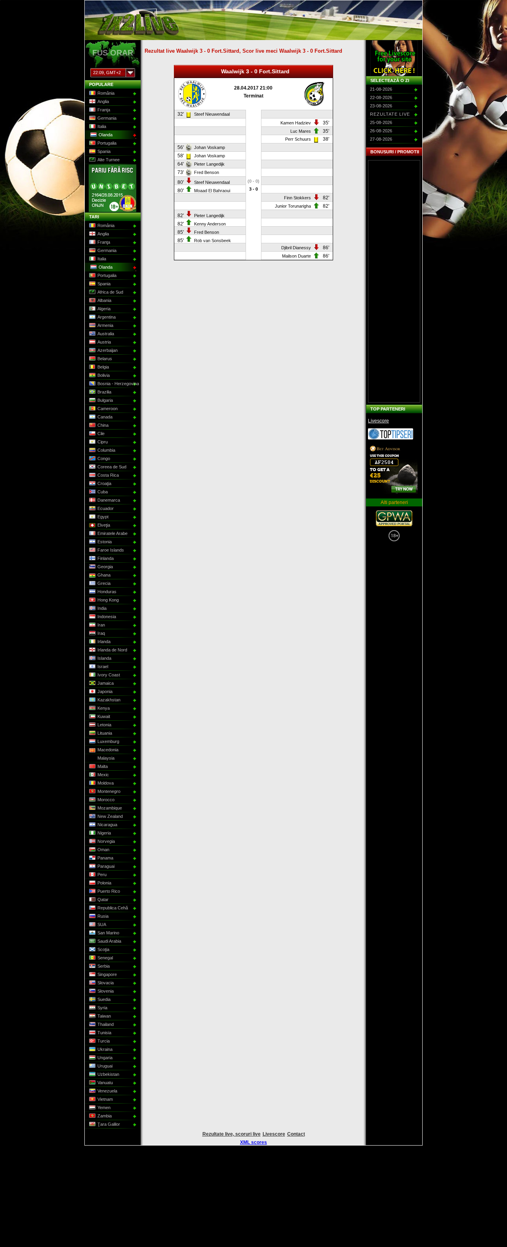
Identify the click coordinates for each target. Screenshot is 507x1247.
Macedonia (107, 749)
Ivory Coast (108, 674)
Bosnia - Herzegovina (116, 383)
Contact (296, 1134)
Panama (105, 858)
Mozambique (109, 808)
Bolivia (103, 375)
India (102, 608)
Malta (102, 766)
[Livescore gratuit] (394, 58)
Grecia (104, 583)
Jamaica (105, 683)
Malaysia (105, 758)
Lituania (104, 733)
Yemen (104, 1107)
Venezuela (107, 1090)
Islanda (104, 658)
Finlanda (105, 558)
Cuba (102, 491)
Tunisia (104, 1032)
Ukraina (104, 1049)
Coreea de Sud (111, 466)
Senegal (105, 957)
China (103, 425)
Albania (104, 300)
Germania (106, 118)
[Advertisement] (394, 281)
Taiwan (104, 1016)
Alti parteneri (394, 502)
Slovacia (105, 982)
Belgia (103, 367)
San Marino (108, 932)
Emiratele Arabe (112, 533)
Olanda (105, 134)
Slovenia (105, 991)
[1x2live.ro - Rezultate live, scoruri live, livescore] (138, 36)
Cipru (102, 441)
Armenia (105, 325)
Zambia (104, 1115)
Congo (103, 458)
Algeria (104, 308)
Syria (102, 1007)
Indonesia (106, 616)
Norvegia (106, 841)
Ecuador (105, 508)
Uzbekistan (108, 1074)
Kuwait (103, 716)
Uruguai (104, 1066)
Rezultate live (390, 114)
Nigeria (104, 833)
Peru (102, 874)
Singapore (107, 974)
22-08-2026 (381, 97)
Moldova (105, 783)
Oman (103, 849)
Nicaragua (107, 824)
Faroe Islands (110, 550)
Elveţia (103, 525)
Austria (104, 342)
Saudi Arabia (109, 941)
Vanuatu (105, 1082)
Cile (101, 433)
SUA (101, 924)
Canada (104, 416)
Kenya (103, 708)
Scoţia (103, 949)
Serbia (103, 966)
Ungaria (104, 1057)
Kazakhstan (108, 699)
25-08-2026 (381, 122)
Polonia (104, 882)
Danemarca (108, 500)
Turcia (103, 1041)
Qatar (103, 899)
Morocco (105, 799)
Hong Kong (108, 600)
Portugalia (106, 143)
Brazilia (104, 392)
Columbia (106, 450)
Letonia (104, 724)
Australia (105, 333)
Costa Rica (108, 475)
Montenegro (108, 791)
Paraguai (105, 866)
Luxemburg (108, 741)
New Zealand (110, 816)
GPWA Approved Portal (394, 518)
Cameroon (107, 408)
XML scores (253, 1142)
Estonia (104, 541)
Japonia (104, 691)
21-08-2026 (381, 89)
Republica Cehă (112, 907)
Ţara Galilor (108, 1124)
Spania (104, 151)
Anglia (103, 101)
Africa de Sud (110, 292)
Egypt (103, 516)
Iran (101, 625)
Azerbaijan (107, 350)
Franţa (103, 109)
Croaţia (104, 483)
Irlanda (104, 641)
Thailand (105, 1024)
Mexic (103, 774)
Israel (102, 666)
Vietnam (105, 1099)
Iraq (101, 633)
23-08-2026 (381, 105)
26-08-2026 (381, 130)
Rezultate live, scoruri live (231, 1134)
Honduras (106, 591)
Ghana (104, 575)
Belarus (104, 358)
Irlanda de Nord (112, 649)
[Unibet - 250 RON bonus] (112, 210)
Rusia (103, 916)
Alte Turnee (108, 159)
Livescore (378, 421)
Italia (101, 126)
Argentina (106, 317)
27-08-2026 (381, 139)
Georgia (105, 566)
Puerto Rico (108, 891)
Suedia (104, 999)
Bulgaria (105, 400)
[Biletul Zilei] (390, 438)
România (105, 93)
